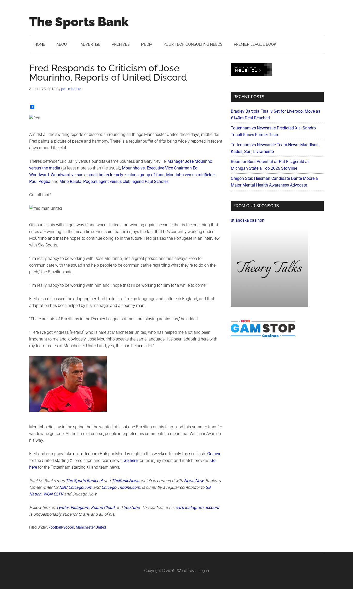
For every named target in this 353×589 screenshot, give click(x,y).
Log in (203, 571)
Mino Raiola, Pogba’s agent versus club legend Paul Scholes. (114, 181)
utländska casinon (247, 220)
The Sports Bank (79, 21)
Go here (214, 453)
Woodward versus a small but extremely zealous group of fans (107, 174)
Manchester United (91, 527)
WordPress (186, 571)
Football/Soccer (61, 527)
